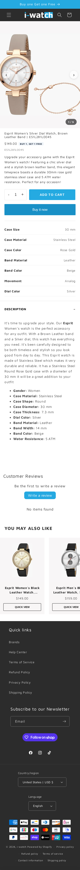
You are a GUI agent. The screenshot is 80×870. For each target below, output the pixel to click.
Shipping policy (57, 860)
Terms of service (53, 853)
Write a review (40, 495)
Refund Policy (19, 672)
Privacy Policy (20, 682)
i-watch (21, 846)
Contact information (30, 860)
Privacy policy (65, 846)
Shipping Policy (20, 692)
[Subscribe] (64, 721)
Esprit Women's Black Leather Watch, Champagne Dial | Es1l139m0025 (22, 590)
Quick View (22, 607)
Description (15, 309)
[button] (9, 15)
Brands (14, 642)
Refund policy (29, 853)
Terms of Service (22, 662)
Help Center (18, 652)
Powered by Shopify (39, 846)
